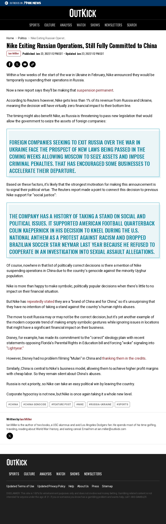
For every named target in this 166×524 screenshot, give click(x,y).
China (14, 404)
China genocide (35, 404)
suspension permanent (95, 90)
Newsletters (113, 25)
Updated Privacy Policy (51, 486)
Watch (81, 25)
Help (71, 486)
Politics (22, 38)
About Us (83, 486)
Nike (81, 404)
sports (123, 404)
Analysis (66, 25)
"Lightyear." (15, 348)
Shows (95, 25)
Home (10, 38)
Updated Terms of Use (20, 486)
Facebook (9, 64)
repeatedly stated (40, 301)
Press (95, 486)
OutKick (83, 13)
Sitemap (107, 486)
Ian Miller (13, 53)
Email (25, 64)
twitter (9, 436)
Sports (34, 25)
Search (132, 25)
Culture (49, 25)
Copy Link (33, 64)
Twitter (17, 64)
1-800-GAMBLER (138, 497)
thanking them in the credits (124, 358)
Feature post (62, 404)
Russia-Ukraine (100, 404)
